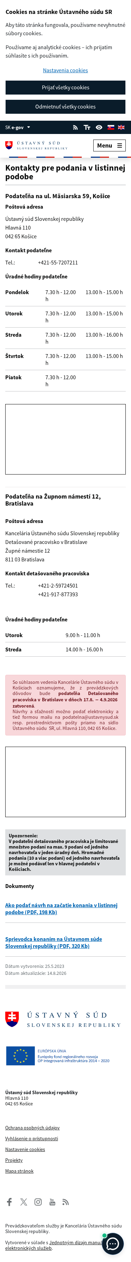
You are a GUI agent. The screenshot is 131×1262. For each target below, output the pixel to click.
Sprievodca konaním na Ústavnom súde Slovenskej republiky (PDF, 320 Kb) (53, 942)
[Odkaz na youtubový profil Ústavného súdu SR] (52, 1201)
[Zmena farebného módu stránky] (99, 126)
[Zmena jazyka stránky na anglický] (121, 126)
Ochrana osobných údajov (32, 1128)
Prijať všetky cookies (65, 87)
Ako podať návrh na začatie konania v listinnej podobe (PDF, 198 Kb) (61, 909)
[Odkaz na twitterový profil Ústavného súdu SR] (21, 1201)
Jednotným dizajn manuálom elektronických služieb (58, 1245)
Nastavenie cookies (25, 1149)
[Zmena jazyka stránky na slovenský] (111, 126)
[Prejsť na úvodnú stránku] (40, 145)
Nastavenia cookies (65, 70)
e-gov (17, 127)
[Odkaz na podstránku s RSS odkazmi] (75, 126)
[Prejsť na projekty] (65, 1056)
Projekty (14, 1160)
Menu (104, 145)
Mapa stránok (19, 1171)
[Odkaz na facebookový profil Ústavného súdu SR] (9, 1201)
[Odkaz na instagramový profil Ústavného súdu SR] (35, 1201)
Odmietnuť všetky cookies (65, 106)
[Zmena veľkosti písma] (86, 126)
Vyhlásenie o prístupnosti (31, 1138)
